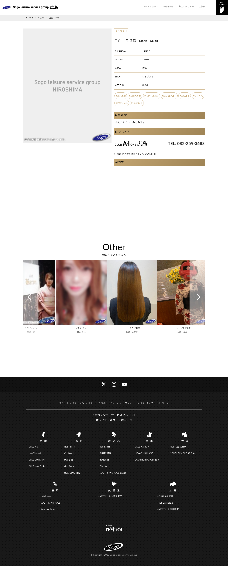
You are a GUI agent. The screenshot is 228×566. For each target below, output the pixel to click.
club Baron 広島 (166, 502)
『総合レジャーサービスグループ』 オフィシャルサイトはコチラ (114, 417)
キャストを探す (150, 6)
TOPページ (162, 402)
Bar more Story (48, 509)
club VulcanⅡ (35, 453)
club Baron (69, 466)
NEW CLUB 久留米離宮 (111, 496)
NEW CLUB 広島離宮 (169, 509)
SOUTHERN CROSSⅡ (52, 502)
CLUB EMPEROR (37, 459)
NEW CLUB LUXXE (144, 453)
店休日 (202, 6)
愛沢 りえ (63, 332)
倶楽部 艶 (68, 459)
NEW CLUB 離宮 (72, 472)
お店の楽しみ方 (186, 6)
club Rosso (69, 446)
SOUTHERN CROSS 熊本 (147, 459)
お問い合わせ (145, 402)
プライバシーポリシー (122, 402)
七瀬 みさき (114, 332)
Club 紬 (103, 466)
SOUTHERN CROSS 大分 (182, 453)
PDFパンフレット (222, 3)
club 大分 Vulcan (178, 446)
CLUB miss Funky (37, 466)
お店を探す (168, 6)
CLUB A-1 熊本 (142, 446)
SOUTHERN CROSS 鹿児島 (113, 472)
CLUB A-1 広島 (166, 496)
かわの (114, 528)
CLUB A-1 (33, 446)
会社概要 (101, 402)
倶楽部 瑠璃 (105, 453)
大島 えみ (164, 332)
